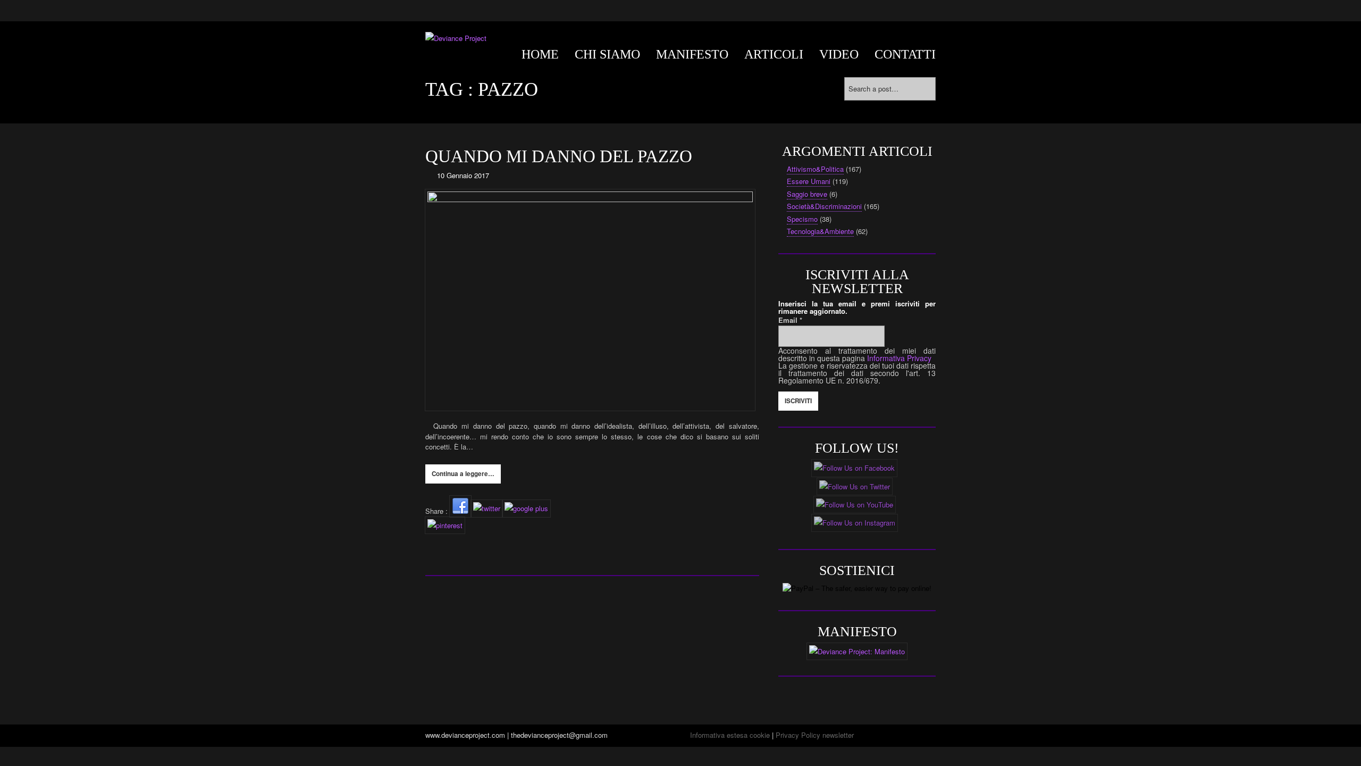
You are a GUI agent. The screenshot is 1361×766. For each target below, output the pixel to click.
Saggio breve (807, 194)
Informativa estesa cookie (730, 735)
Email (790, 320)
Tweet (434, 540)
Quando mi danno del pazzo (558, 156)
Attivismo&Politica (815, 169)
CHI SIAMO (607, 54)
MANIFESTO (692, 54)
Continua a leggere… (463, 473)
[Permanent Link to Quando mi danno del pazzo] (592, 300)
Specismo (802, 219)
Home (540, 54)
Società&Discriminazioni (824, 206)
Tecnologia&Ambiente (820, 231)
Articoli (773, 54)
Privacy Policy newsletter (815, 735)
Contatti (905, 54)
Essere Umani (808, 181)
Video (839, 54)
